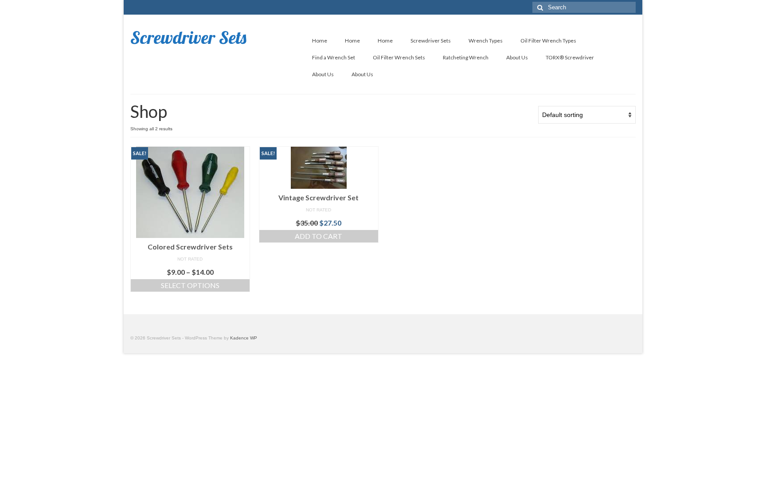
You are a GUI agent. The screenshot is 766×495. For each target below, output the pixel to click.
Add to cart (318, 236)
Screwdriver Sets (188, 37)
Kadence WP (243, 337)
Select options (190, 285)
